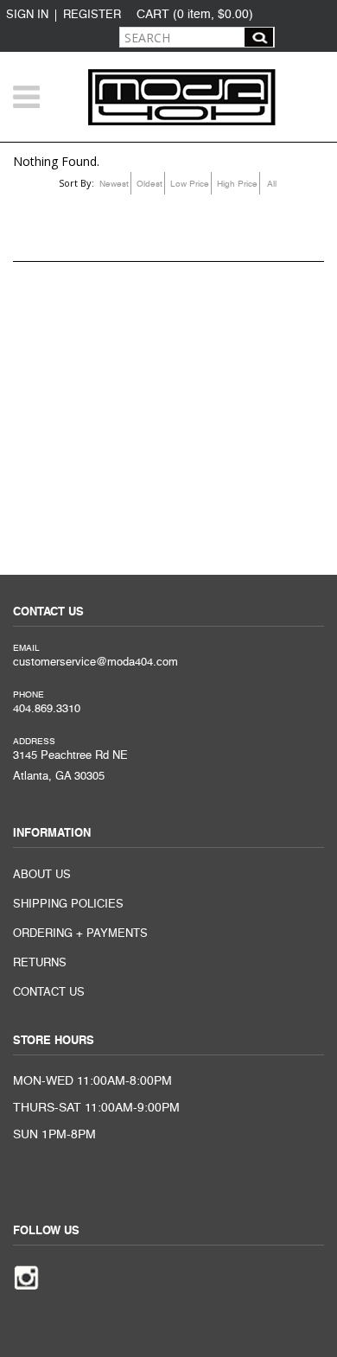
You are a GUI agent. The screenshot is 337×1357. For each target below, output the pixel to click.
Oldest (149, 184)
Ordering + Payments (80, 934)
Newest (114, 184)
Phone (28, 695)
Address (34, 741)
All (272, 184)
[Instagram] (26, 1276)
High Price (237, 184)
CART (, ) (195, 15)
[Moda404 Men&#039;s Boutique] (182, 97)
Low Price (189, 184)
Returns (40, 963)
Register (92, 15)
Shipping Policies (68, 904)
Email (26, 648)
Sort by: (76, 182)
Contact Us (49, 992)
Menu (26, 96)
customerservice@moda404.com (95, 662)
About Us (42, 875)
